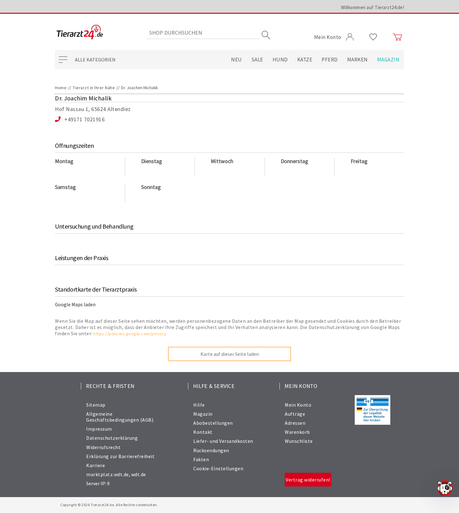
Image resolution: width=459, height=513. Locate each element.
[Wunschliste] (373, 37)
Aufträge (295, 414)
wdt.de (138, 474)
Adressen (295, 423)
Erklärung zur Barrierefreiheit (120, 456)
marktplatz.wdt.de (107, 474)
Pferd (330, 59)
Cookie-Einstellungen (218, 468)
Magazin (388, 59)
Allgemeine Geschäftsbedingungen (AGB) (119, 417)
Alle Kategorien (95, 59)
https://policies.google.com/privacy (129, 333)
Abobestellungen (213, 423)
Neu (236, 59)
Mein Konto (298, 405)
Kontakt (203, 432)
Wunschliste (299, 441)
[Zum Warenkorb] (397, 37)
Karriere (95, 465)
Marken (357, 59)
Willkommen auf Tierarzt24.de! (372, 7)
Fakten (201, 459)
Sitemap (96, 405)
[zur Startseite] (80, 32)
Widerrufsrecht (103, 447)
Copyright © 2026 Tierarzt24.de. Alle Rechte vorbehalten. (109, 504)
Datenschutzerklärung (112, 438)
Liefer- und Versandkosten (223, 441)
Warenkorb (297, 432)
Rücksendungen (211, 450)
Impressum (99, 429)
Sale (257, 59)
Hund (280, 59)
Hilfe (199, 405)
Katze (305, 59)
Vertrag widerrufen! (308, 480)
